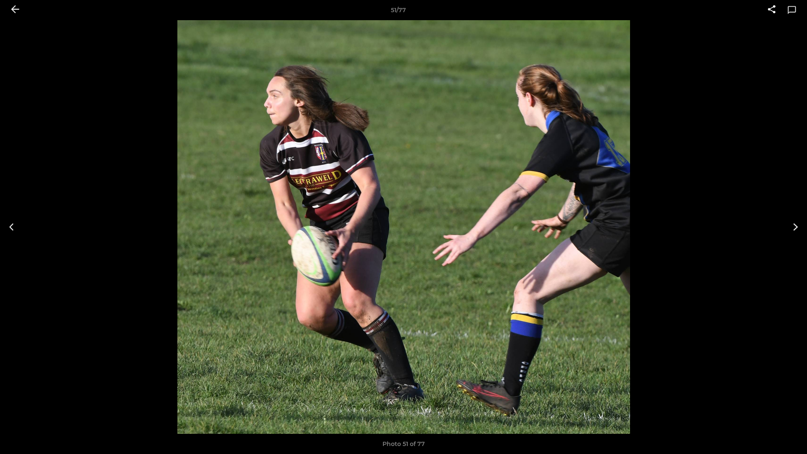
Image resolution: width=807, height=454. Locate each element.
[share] (772, 10)
